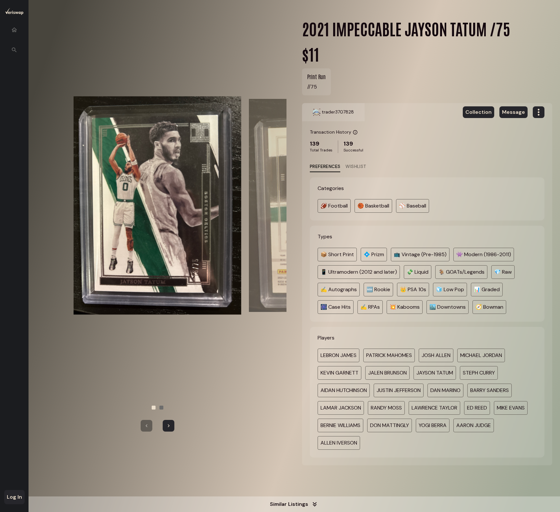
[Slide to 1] (154, 408)
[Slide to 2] (161, 408)
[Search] (14, 49)
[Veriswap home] (14, 12)
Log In (14, 497)
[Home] (14, 29)
